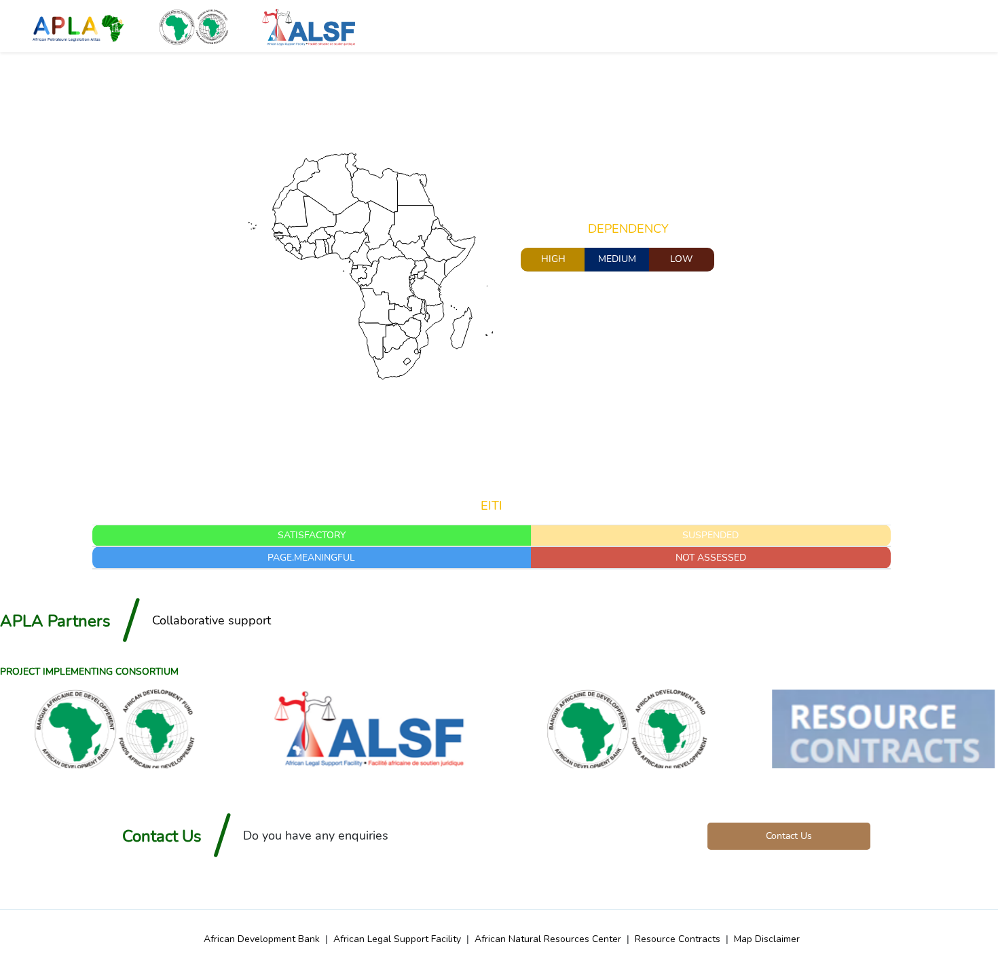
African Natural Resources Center (548, 939)
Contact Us (789, 835)
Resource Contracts (677, 939)
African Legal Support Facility (397, 939)
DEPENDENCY (628, 229)
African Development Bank (262, 939)
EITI (491, 506)
